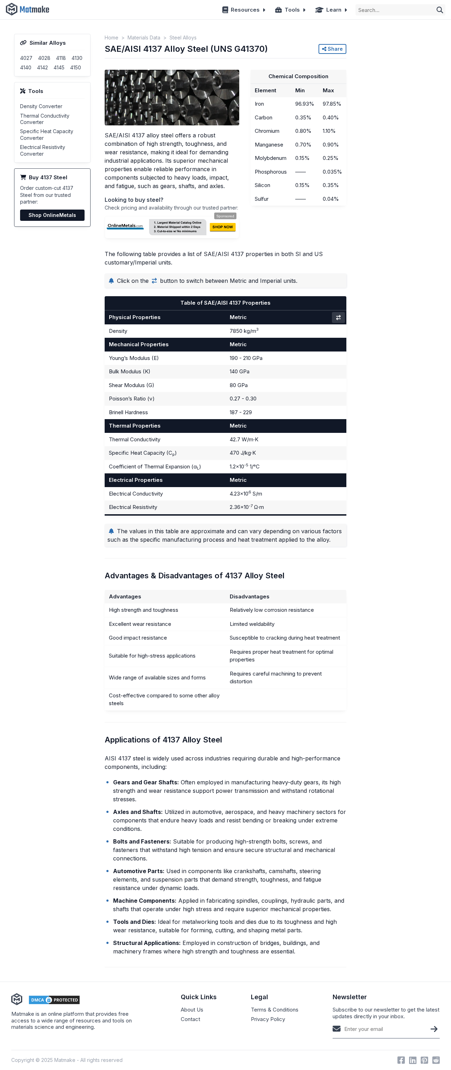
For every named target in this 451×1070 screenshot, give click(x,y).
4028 (44, 58)
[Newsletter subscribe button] (434, 1029)
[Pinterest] (424, 1060)
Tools (292, 9)
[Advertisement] (398, 139)
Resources (245, 9)
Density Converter (41, 106)
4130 (77, 58)
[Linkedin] (412, 1060)
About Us (192, 1010)
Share (334, 49)
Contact (190, 1019)
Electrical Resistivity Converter (42, 150)
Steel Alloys (183, 38)
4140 (25, 67)
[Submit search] (439, 9)
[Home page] (27, 10)
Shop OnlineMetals (52, 215)
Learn (333, 9)
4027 (26, 58)
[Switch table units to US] (338, 317)
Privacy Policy (268, 1019)
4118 (61, 58)
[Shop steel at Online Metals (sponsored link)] (172, 227)
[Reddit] (436, 1060)
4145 (59, 67)
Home (111, 38)
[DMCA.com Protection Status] (54, 1000)
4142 (42, 67)
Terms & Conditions (274, 1010)
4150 (75, 67)
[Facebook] (401, 1060)
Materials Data (144, 38)
